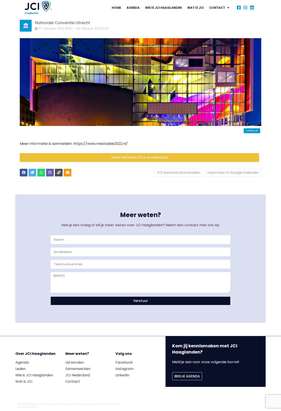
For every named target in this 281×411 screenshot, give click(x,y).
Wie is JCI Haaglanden (163, 7)
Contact (217, 7)
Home (116, 7)
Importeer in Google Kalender (233, 172)
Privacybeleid (27, 407)
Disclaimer (111, 404)
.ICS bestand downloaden (178, 172)
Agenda (133, 7)
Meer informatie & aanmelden (139, 157)
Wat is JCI (195, 7)
